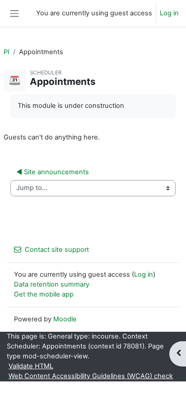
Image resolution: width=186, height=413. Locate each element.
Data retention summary (51, 284)
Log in (169, 13)
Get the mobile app (44, 294)
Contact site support (57, 250)
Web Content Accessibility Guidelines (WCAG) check (91, 376)
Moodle (65, 319)
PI (6, 52)
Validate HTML (31, 366)
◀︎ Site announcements (52, 172)
